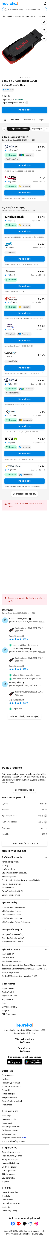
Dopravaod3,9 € (38, 248)
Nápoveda (6, 1181)
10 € (42, 412)
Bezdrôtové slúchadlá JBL (12, 891)
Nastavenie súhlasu (10, 1130)
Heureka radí (7, 1123)
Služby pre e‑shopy (10, 1159)
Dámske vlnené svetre (11, 895)
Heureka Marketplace (10, 1163)
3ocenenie (29, 155)
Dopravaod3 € (39, 442)
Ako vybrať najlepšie (12, 929)
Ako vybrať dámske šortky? (13, 938)
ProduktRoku (7, 1199)
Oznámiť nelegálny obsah (12, 1101)
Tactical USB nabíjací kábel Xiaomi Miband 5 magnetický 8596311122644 (24, 965)
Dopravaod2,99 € (38, 302)
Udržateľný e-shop (9, 1210)
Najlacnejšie (37, 128)
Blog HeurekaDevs (9, 1097)
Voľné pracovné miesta (11, 1086)
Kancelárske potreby (10, 862)
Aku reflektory (8, 887)
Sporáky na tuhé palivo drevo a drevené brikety (21, 880)
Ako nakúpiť (7, 1115)
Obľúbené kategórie (12, 857)
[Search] (5, 120)
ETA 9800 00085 (8, 957)
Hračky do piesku (9, 876)
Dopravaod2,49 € (38, 220)
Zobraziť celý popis (24, 789)
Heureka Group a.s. (31, 1231)
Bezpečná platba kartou (11, 1137)
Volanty (5, 865)
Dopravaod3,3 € (38, 182)
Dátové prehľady (9, 1170)
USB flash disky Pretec (11, 911)
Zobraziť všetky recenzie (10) (24, 716)
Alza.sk (41, 621)
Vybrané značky (10, 902)
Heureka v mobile (9, 1119)
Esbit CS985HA (8, 954)
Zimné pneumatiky (9, 1007)
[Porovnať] (44, 22)
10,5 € (41, 466)
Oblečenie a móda (9, 1014)
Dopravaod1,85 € (38, 150)
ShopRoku (6, 1196)
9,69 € (41, 147)
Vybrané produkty (11, 949)
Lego (4, 1003)
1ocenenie (25, 186)
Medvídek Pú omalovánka (12, 961)
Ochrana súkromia (9, 1134)
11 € (42, 178)
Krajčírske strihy (8, 869)
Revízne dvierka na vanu (11, 884)
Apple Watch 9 (8, 992)
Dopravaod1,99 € (38, 415)
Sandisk (43, 803)
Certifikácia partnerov (11, 1203)
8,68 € (41, 244)
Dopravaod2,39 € (38, 470)
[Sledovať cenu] (44, 30)
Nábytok (5, 1010)
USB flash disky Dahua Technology (16, 922)
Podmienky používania (11, 1083)
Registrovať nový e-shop (12, 1155)
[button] (14, 120)
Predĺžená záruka (12, 159)
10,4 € (41, 439)
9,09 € (41, 271)
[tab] (14, 120)
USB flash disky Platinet (11, 914)
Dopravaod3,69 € (38, 275)
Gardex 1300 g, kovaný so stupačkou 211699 (19, 976)
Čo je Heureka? (8, 1075)
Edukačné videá (8, 1178)
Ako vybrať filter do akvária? (13, 941)
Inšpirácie (6, 1207)
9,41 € (41, 355)
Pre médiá (6, 1090)
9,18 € (41, 299)
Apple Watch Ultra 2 (10, 995)
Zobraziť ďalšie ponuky (24, 493)
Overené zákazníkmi (10, 1192)
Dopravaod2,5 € (38, 329)
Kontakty (6, 1079)
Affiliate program (8, 1174)
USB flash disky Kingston (12, 918)
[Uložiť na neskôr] (44, 38)
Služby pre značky (9, 1167)
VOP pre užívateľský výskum (13, 1141)
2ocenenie (26, 334)
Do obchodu (24, 165)
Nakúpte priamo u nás (11, 1126)
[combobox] (24, 9)
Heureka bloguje (8, 1094)
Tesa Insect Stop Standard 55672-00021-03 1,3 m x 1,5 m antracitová (24, 969)
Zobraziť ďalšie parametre (24, 843)
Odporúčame (8, 983)
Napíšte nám (24, 1042)
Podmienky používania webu (31, 1234)
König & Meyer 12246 (10, 972)
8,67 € (41, 217)
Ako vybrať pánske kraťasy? (13, 934)
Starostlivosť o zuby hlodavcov (14, 873)
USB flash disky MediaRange (13, 907)
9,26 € (41, 326)
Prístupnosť (7, 1104)
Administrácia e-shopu (11, 1152)
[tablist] (24, 120)
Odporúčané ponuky (19, 128)
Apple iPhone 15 (8, 988)
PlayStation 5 (7, 999)
